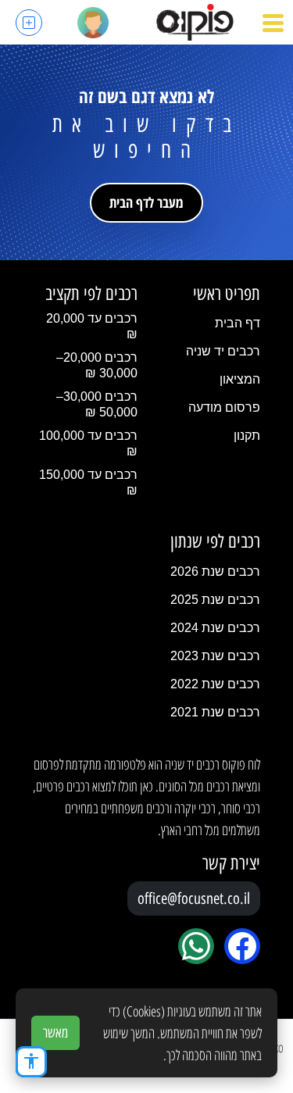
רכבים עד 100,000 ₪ (88, 443)
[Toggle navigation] (273, 22)
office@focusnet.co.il (194, 898)
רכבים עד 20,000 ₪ (92, 326)
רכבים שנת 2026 (215, 571)
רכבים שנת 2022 (215, 684)
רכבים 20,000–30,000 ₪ (97, 365)
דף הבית (237, 323)
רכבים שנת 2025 (215, 599)
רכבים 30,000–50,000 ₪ (97, 404)
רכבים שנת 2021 (215, 712)
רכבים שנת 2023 (215, 656)
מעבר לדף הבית (146, 202)
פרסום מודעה (224, 407)
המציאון (240, 379)
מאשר (55, 1032)
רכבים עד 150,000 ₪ (88, 482)
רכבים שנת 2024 (215, 627)
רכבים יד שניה (223, 351)
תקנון (247, 435)
